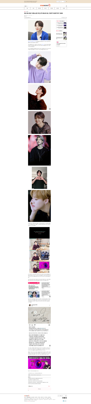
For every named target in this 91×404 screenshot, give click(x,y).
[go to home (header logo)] (45, 5)
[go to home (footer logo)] (27, 395)
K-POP (27, 11)
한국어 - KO (61, 395)
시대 (41, 398)
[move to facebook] (63, 397)
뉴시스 (35, 398)
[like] (62, 17)
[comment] (63, 17)
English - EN (59, 1)
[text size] (66, 17)
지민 (34, 41)
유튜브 (43, 44)
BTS (32, 41)
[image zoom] (50, 39)
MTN (33, 398)
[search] (24, 6)
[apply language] (64, 1)
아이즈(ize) (48, 398)
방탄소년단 (29, 41)
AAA (45, 398)
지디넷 (39, 398)
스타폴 (50, 398)
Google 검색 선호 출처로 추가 (27, 17)
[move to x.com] (64, 397)
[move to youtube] (66, 397)
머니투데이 (31, 398)
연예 (24, 11)
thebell (43, 398)
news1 (37, 398)
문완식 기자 (25, 16)
